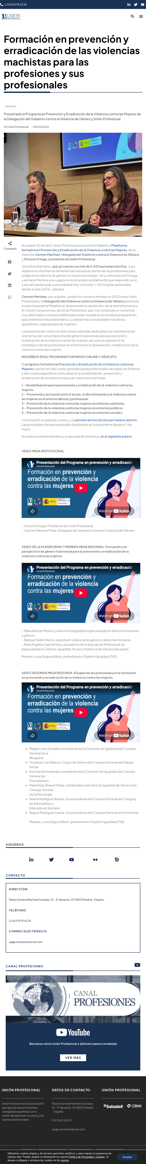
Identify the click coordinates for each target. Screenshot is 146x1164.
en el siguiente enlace (116, 436)
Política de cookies (81, 1149)
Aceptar (127, 1156)
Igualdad (10, 106)
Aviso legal (28, 1149)
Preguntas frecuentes (110, 1149)
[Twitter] (135, 4)
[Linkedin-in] (128, 4)
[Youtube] (142, 4)
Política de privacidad (52, 1149)
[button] (141, 16)
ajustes (65, 1160)
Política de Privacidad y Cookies (87, 1156)
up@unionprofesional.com (68, 1129)
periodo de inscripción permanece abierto (106, 420)
